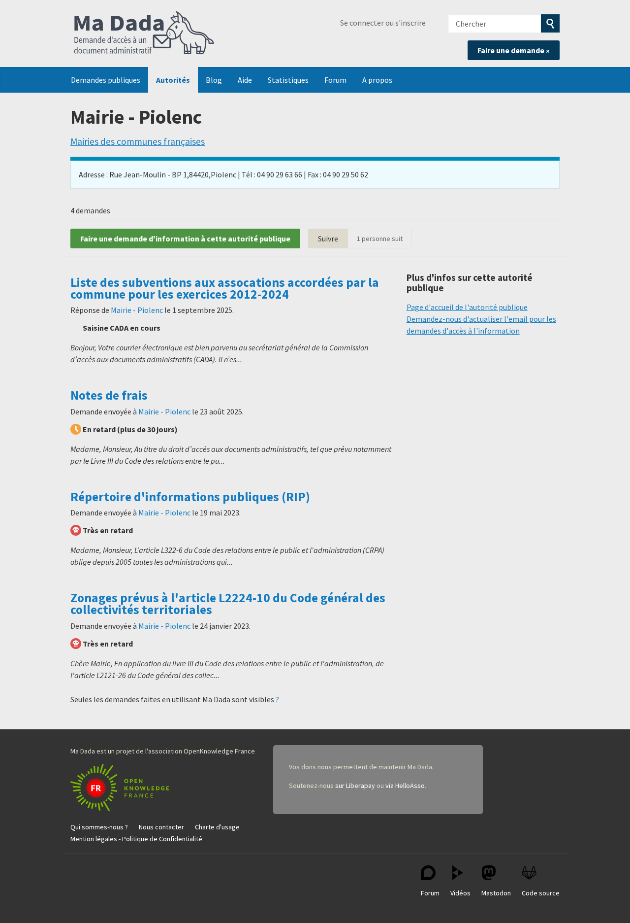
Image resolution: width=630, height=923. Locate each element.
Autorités (173, 80)
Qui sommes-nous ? (99, 826)
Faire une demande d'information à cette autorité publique (185, 238)
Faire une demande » (513, 50)
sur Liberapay (355, 785)
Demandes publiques (105, 80)
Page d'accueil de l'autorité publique (467, 307)
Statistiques (288, 80)
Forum (335, 80)
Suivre (328, 238)
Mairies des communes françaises (137, 141)
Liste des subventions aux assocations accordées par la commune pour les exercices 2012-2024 (224, 288)
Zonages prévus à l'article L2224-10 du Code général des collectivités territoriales (227, 603)
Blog (214, 80)
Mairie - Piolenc (137, 310)
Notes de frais (109, 395)
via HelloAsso (405, 785)
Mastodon (496, 893)
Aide (245, 80)
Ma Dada (144, 33)
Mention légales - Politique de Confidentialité (136, 838)
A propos (377, 80)
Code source (541, 893)
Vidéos (460, 893)
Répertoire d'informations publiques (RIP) (190, 497)
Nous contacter (161, 826)
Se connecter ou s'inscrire (383, 23)
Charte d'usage (217, 826)
